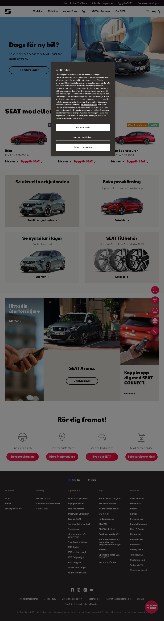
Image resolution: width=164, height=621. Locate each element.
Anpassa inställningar (83, 137)
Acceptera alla (83, 127)
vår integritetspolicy (89, 105)
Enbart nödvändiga (83, 147)
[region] (83, 109)
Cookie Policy (78, 118)
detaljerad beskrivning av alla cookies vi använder (77, 107)
